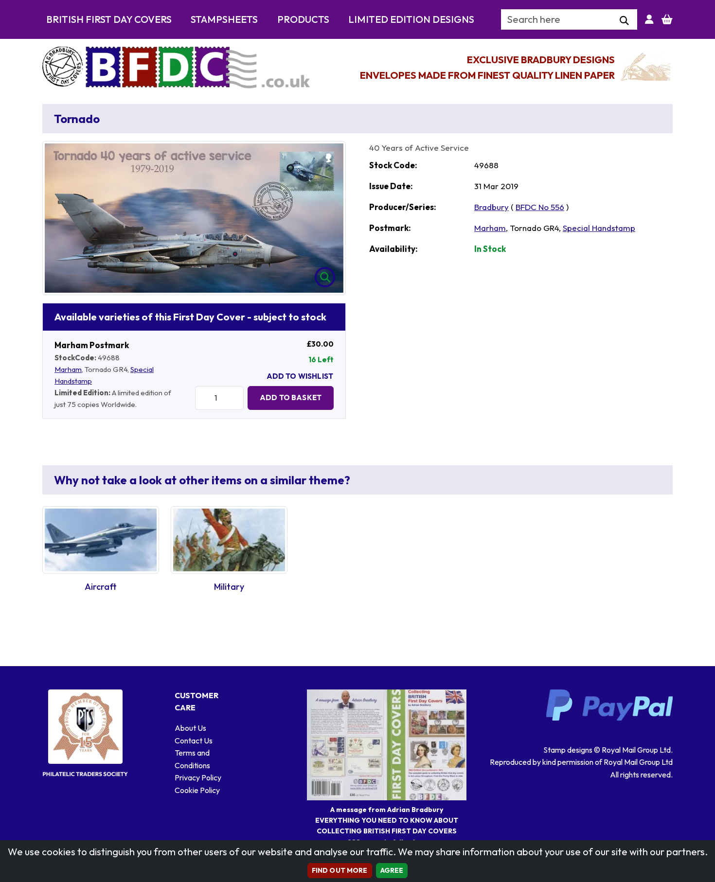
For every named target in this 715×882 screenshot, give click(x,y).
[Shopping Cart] (667, 19)
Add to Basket (291, 397)
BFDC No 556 (540, 207)
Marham (68, 369)
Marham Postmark (91, 345)
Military (229, 586)
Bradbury (491, 207)
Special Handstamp (599, 228)
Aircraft (101, 586)
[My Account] (649, 19)
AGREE (392, 870)
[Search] (624, 21)
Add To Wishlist (300, 376)
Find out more (340, 870)
